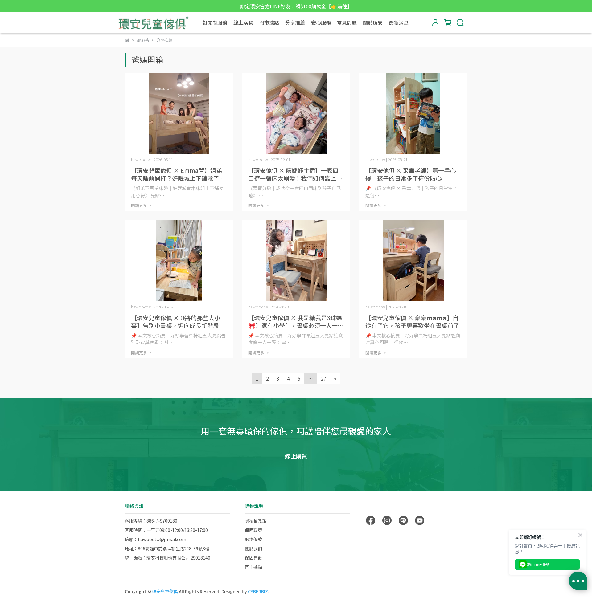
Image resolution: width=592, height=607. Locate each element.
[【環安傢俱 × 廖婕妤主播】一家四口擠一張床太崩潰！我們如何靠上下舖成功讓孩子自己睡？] (296, 113)
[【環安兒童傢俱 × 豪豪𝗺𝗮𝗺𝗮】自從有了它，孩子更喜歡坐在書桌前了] (413, 260)
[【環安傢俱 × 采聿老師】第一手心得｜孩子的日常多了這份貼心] (413, 113)
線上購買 (296, 456)
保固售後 (253, 558)
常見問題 (347, 22)
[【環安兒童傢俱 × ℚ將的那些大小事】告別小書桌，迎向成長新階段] (179, 260)
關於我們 (253, 548)
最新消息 (399, 22)
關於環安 (373, 22)
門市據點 (269, 22)
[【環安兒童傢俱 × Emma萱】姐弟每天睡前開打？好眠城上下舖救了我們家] (179, 113)
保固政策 (253, 530)
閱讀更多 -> (141, 205)
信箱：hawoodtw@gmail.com (155, 539)
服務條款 (253, 539)
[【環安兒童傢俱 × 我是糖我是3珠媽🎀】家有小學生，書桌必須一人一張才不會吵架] (296, 260)
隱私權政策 (255, 521)
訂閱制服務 (215, 22)
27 (323, 378)
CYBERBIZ (258, 591)
